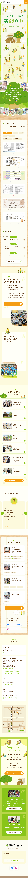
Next (25, 513)
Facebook (17, 624)
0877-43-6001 (8, 698)
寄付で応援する (13, 773)
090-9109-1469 (9, 673)
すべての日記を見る (10, 608)
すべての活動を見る (10, 480)
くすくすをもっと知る (10, 304)
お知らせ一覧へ (11, 261)
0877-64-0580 (8, 652)
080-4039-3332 (9, 668)
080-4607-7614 (9, 684)
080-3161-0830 (9, 671)
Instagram (17, 628)
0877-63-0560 (8, 697)
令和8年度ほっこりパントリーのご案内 (10, 239)
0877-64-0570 (8, 670)
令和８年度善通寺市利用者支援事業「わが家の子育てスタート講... (12, 247)
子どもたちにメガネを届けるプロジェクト (11, 255)
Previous (2, 513)
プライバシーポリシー (14, 872)
